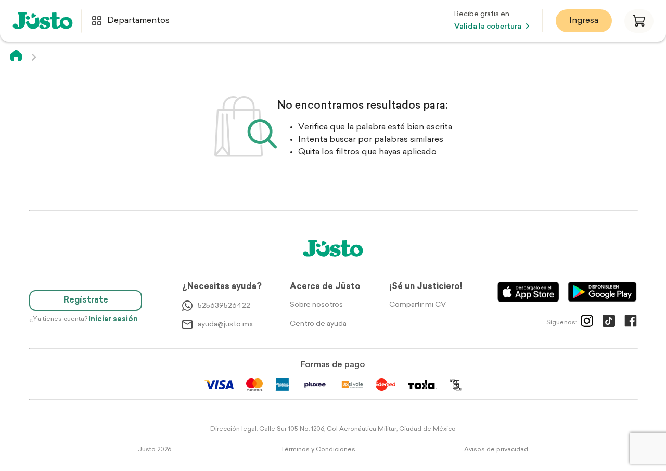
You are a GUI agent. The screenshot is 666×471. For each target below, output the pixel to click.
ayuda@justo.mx (225, 325)
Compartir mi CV (417, 305)
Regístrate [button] (85, 300)
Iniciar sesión (113, 319)
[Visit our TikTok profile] (609, 323)
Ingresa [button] (583, 21)
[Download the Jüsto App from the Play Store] (602, 292)
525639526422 (224, 306)
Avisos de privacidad (496, 450)
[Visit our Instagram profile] (587, 323)
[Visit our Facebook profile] (630, 323)
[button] (639, 21)
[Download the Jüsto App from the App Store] (528, 292)
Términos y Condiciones (317, 450)
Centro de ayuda (318, 324)
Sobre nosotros (316, 305)
